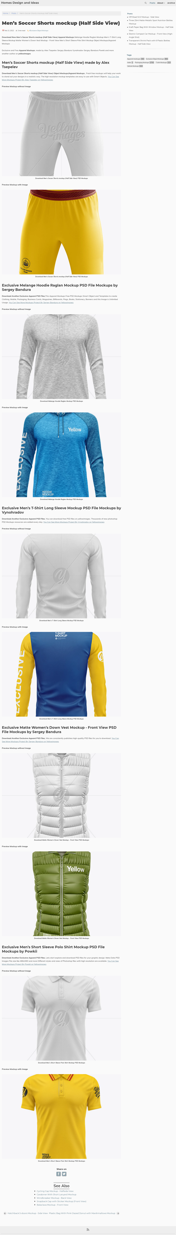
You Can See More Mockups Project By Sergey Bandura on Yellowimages (41, 302)
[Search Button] (146, 3)
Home (5, 13)
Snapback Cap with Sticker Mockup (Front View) (61, 1201)
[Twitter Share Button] (64, 1174)
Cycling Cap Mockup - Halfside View (55, 1191)
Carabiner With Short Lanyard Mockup (56, 1195)
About (160, 3)
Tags (129, 55)
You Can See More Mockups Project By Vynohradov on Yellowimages (73, 522)
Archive (171, 3)
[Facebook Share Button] (58, 1174)
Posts (152, 3)
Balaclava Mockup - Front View (52, 1205)
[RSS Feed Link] (88, 1230)
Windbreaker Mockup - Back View (54, 1198)
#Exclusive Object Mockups (38, 30)
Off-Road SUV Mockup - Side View (144, 17)
